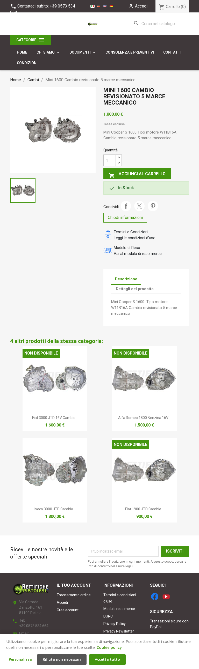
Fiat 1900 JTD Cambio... (144, 509)
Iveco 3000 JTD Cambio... (54, 509)
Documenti (82, 52)
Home (22, 52)
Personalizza (20, 659)
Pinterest (153, 206)
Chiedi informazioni (125, 217)
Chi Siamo (48, 52)
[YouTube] (166, 596)
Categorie (30, 40)
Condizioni (27, 63)
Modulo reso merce (119, 609)
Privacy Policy (114, 624)
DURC (108, 616)
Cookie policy (109, 647)
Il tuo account (74, 585)
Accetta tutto (107, 659)
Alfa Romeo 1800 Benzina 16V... (144, 418)
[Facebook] (154, 596)
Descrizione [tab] (126, 279)
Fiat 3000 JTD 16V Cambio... (55, 418)
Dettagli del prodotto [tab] (135, 288)
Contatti (172, 52)
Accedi (62, 602)
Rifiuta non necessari (62, 659)
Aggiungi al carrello (137, 175)
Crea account (68, 610)
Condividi (126, 206)
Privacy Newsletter (118, 631)
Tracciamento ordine (74, 595)
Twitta (139, 206)
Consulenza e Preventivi (129, 52)
